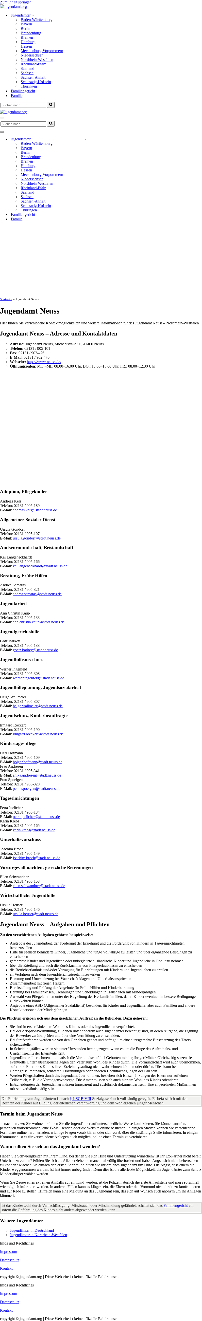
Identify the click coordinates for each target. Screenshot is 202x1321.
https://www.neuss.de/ (44, 362)
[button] (33, 15)
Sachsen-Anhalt (33, 77)
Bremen (27, 37)
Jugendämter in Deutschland (32, 1230)
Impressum (8, 1251)
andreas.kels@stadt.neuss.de (35, 510)
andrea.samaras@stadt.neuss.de (37, 594)
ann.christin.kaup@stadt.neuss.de (39, 622)
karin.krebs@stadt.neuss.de (34, 830)
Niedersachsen (32, 55)
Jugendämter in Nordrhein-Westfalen (38, 1235)
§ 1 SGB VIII (80, 1099)
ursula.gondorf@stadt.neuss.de (37, 538)
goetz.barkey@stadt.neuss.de (35, 650)
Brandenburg (31, 33)
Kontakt (6, 1268)
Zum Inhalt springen (16, 2)
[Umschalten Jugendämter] (85, 139)
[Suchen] (51, 105)
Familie (16, 95)
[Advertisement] (101, 259)
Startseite (6, 299)
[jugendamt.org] (13, 6)
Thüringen (29, 86)
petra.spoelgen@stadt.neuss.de (36, 788)
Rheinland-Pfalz (33, 64)
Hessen (26, 46)
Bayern (26, 24)
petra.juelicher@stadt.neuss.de (36, 817)
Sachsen (27, 73)
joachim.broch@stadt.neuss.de (36, 858)
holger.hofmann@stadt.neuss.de (37, 762)
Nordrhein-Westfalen (37, 59)
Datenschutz (9, 1260)
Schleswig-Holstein (36, 82)
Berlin (25, 28)
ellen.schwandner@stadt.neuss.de (39, 886)
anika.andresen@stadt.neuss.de (37, 775)
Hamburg (28, 42)
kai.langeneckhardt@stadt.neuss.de (40, 566)
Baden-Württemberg (36, 20)
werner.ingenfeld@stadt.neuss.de (38, 678)
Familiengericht (23, 91)
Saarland (27, 68)
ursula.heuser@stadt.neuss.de (35, 914)
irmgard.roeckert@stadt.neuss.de (38, 734)
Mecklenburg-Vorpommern (42, 51)
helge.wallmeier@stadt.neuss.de (38, 706)
